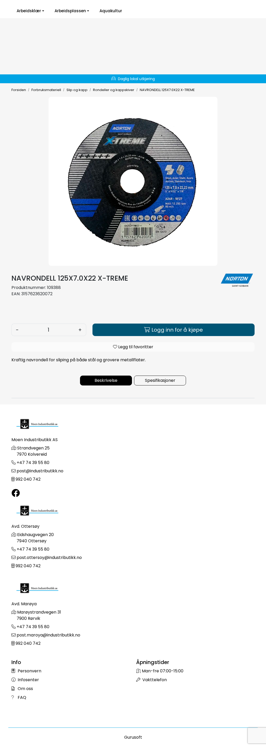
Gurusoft (133, 737)
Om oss (25, 689)
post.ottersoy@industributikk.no (49, 558)
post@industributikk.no (40, 471)
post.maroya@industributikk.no (48, 635)
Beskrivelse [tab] (106, 380)
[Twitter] (15, 493)
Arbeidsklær (29, 11)
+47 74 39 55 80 (33, 463)
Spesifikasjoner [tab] (160, 380)
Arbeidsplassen (70, 11)
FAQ (21, 697)
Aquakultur (110, 11)
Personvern (29, 671)
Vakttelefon (154, 680)
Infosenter (28, 680)
